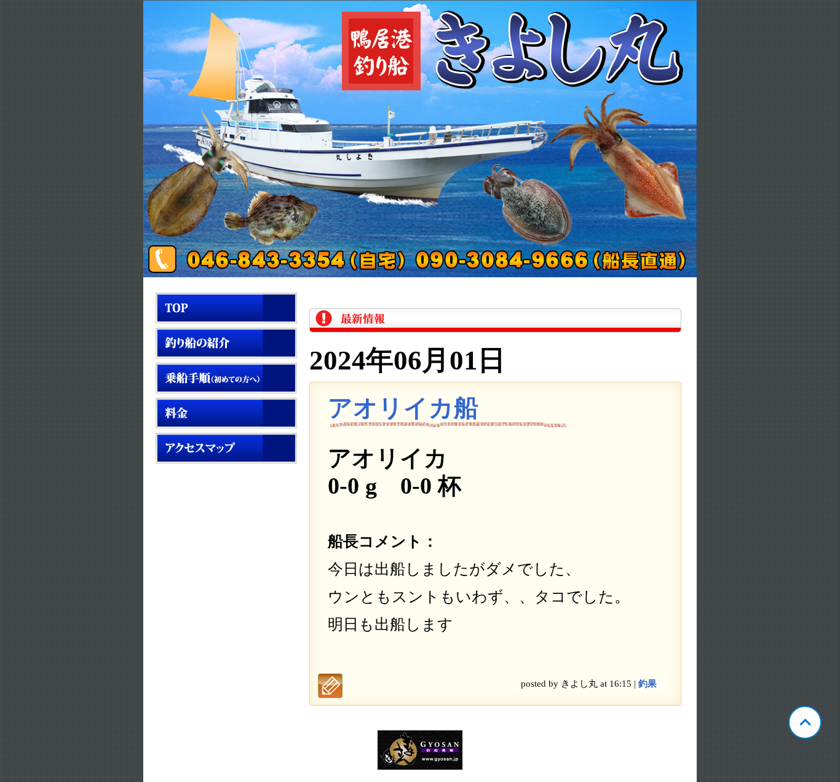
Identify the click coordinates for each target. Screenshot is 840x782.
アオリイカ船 (403, 408)
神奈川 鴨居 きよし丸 (420, 139)
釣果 (647, 684)
